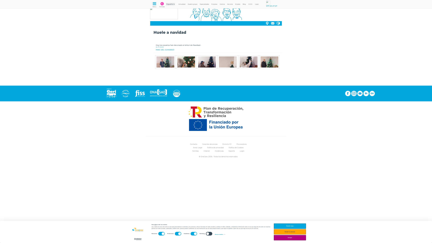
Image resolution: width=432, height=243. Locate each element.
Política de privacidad (215, 148)
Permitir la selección (290, 231)
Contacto (193, 144)
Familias (195, 151)
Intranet (207, 151)
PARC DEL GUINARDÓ (165, 50)
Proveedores (241, 144)
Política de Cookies (236, 148)
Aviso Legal (197, 148)
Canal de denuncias (209, 144)
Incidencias (219, 151)
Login (242, 151)
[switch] (178, 234)
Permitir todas (290, 226)
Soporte (231, 151)
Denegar (290, 237)
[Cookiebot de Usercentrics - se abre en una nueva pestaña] (138, 239)
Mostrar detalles (219, 234)
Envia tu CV (227, 144)
